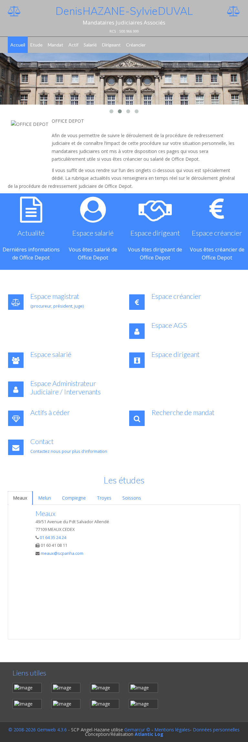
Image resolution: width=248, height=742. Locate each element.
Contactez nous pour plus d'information (68, 451)
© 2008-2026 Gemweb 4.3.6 (37, 730)
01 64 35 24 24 (53, 537)
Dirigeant (111, 44)
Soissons (131, 498)
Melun (44, 498)
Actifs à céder (50, 412)
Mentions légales (172, 730)
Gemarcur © (137, 730)
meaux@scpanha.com (62, 553)
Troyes (104, 498)
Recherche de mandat (182, 412)
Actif (73, 44)
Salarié (90, 44)
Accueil (17, 44)
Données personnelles (216, 730)
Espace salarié (58, 354)
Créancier (136, 44)
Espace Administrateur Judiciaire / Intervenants (65, 387)
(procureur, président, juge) (57, 306)
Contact (42, 441)
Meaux (20, 498)
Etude (36, 44)
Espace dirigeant (175, 354)
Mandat (55, 44)
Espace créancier (176, 296)
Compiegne (74, 498)
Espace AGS (169, 325)
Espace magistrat (54, 296)
